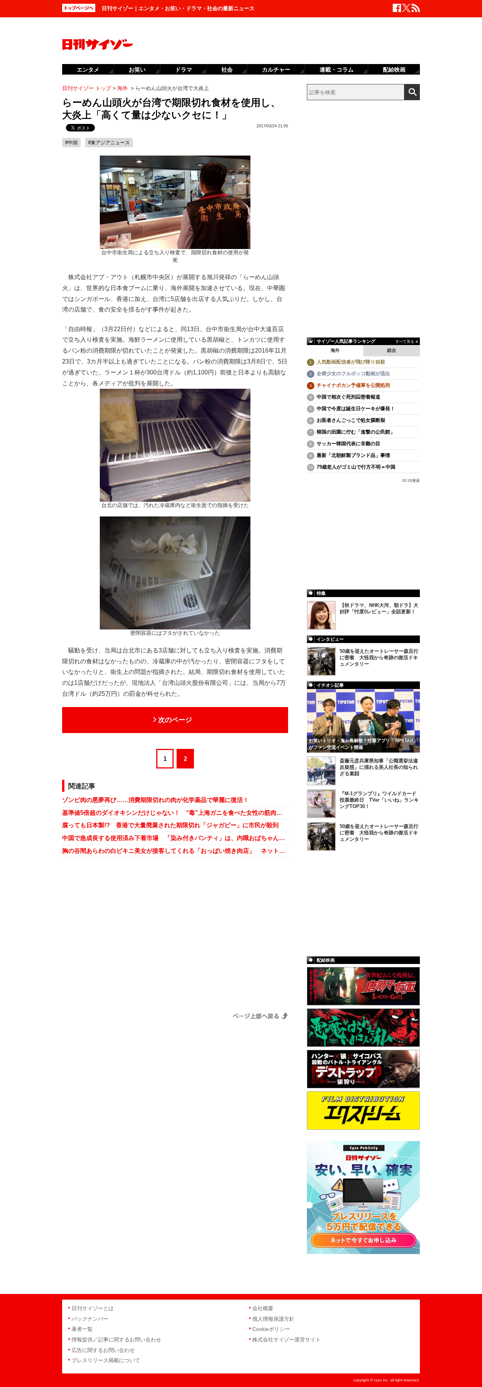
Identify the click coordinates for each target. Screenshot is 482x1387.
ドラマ (183, 69)
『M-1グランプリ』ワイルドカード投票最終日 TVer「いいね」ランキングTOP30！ (379, 800)
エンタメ (88, 69)
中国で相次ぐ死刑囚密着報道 (348, 397)
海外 (335, 350)
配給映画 (394, 69)
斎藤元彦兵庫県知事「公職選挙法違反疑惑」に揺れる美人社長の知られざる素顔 (379, 767)
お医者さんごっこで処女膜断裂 (351, 420)
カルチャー (276, 69)
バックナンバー (90, 1319)
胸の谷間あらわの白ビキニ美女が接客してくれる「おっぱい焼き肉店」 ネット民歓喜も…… (175, 851)
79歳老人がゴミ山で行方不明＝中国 (356, 467)
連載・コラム (337, 69)
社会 (227, 69)
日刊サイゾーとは (93, 1308)
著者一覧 (82, 1329)
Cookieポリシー (271, 1329)
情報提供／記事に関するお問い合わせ (116, 1340)
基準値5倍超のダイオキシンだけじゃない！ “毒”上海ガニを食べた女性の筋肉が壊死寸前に (175, 813)
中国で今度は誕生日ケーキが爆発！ (356, 408)
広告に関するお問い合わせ (103, 1350)
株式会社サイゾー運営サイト (286, 1340)
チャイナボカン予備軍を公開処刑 (353, 385)
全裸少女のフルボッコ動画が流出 (353, 373)
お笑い (137, 69)
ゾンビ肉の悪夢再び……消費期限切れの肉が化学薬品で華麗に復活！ (155, 800)
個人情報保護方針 (273, 1319)
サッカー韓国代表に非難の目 (348, 443)
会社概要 (262, 1308)
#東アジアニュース (109, 142)
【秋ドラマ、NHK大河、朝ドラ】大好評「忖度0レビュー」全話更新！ (379, 608)
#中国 (71, 142)
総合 (391, 350)
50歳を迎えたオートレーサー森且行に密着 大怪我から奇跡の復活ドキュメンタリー (379, 657)
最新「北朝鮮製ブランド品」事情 (353, 455)
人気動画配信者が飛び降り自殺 (351, 362)
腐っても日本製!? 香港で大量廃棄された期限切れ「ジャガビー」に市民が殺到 (170, 825)
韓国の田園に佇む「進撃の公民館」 (356, 432)
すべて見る (404, 341)
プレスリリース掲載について (106, 1360)
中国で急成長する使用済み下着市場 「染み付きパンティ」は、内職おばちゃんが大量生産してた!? (175, 838)
